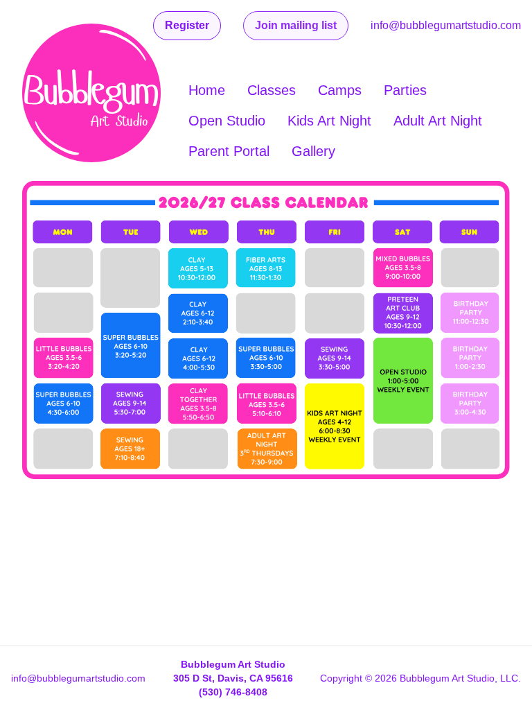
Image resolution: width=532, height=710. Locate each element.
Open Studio (226, 120)
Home (206, 90)
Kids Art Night (329, 120)
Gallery (313, 151)
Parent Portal (228, 151)
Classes (271, 90)
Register (187, 25)
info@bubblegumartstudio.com (446, 25)
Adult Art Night (437, 120)
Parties (405, 90)
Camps (340, 90)
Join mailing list (296, 25)
